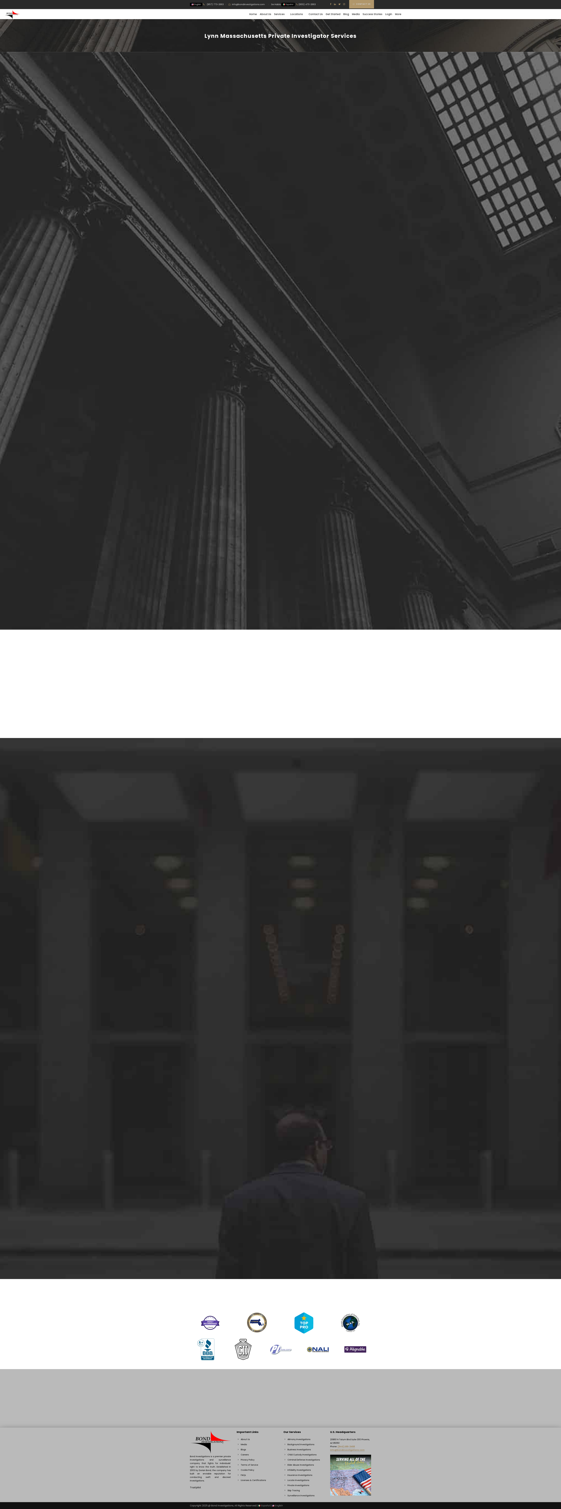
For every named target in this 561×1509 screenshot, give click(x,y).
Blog (346, 14)
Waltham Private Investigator (212, 872)
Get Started (333, 14)
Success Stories (372, 14)
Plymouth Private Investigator (212, 868)
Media (356, 14)
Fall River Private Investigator (211, 836)
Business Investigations (333, 763)
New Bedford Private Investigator (214, 832)
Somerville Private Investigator (212, 848)
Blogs (243, 1449)
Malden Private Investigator (211, 864)
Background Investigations (272, 767)
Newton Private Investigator (211, 844)
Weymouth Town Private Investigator (216, 888)
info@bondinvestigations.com (248, 4)
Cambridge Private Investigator (213, 813)
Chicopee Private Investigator (212, 892)
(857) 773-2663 (215, 4)
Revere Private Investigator (210, 884)
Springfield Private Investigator (212, 809)
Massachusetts (245, 178)
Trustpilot (195, 1487)
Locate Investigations (332, 775)
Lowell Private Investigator (210, 816)
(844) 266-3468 (346, 1446)
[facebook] (330, 4)
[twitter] (339, 4)
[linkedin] (335, 4)
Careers (245, 1454)
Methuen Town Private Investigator (215, 900)
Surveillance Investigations (210, 767)
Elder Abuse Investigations (272, 771)
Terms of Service (249, 1464)
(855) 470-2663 (307, 4)
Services (279, 14)
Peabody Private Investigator (211, 896)
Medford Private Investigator (211, 860)
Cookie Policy (247, 1470)
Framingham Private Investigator (214, 852)
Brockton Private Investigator (212, 820)
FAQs (243, 1475)
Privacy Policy (247, 1459)
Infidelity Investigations (208, 771)
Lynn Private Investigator (209, 828)
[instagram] (344, 4)
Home (253, 14)
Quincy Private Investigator (210, 824)
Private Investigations (207, 763)
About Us (265, 14)
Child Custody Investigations (211, 775)
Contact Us (363, 4)
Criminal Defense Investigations (275, 763)
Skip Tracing (327, 771)
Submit (320, 146)
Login (388, 14)
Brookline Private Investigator (212, 876)
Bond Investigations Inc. (205, 127)
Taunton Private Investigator (211, 880)
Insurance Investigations (271, 775)
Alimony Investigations (332, 767)
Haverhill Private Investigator (211, 856)
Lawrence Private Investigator (212, 840)
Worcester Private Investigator (213, 805)
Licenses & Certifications (253, 1480)
